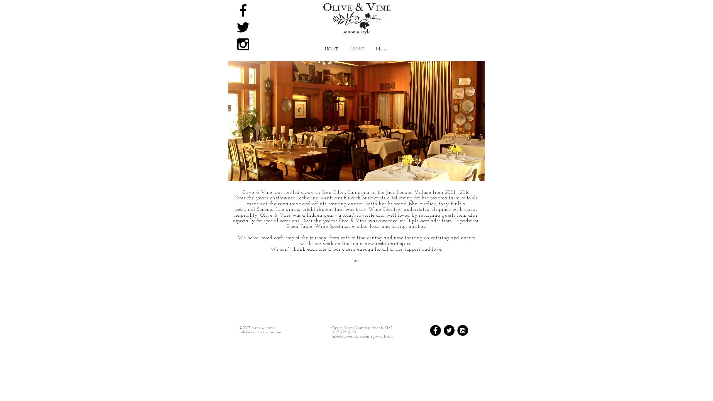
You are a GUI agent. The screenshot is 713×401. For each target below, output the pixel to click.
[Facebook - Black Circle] (435, 330)
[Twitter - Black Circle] (449, 330)
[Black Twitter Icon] (243, 27)
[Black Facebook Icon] (243, 10)
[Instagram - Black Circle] (462, 330)
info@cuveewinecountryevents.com (362, 336)
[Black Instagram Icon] (243, 44)
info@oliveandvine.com (260, 332)
